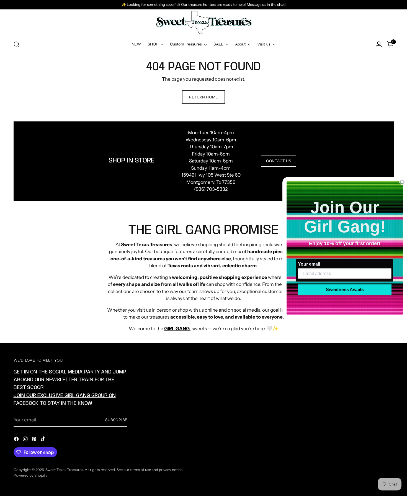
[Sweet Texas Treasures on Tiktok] (43, 440)
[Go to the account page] (378, 44)
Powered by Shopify (30, 475)
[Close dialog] (402, 182)
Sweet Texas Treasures (64, 469)
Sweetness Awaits (345, 289)
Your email (309, 263)
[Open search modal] (16, 44)
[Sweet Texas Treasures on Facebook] (17, 440)
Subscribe (116, 420)
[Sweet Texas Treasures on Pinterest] (34, 440)
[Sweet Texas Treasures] (203, 23)
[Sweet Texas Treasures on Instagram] (25, 440)
